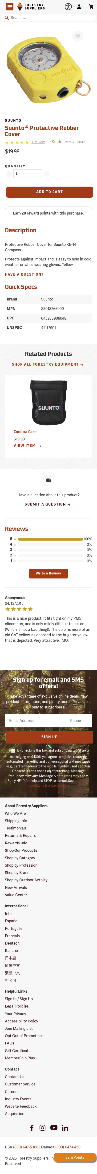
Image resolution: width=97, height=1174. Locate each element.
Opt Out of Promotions (24, 1035)
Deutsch (12, 943)
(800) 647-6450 (68, 1147)
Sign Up (49, 737)
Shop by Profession (21, 865)
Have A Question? (24, 275)
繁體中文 (12, 972)
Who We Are (15, 813)
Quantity (15, 166)
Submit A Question (45, 504)
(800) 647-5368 (25, 1147)
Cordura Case (25, 432)
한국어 (10, 980)
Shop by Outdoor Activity (26, 880)
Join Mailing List (19, 1028)
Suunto (13, 121)
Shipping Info (16, 820)
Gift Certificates (18, 1050)
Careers (12, 1091)
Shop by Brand (17, 872)
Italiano (11, 950)
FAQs (9, 1043)
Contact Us (14, 1076)
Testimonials (16, 828)
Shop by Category (20, 858)
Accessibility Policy (21, 1021)
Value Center (16, 894)
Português (14, 928)
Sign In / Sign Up (19, 998)
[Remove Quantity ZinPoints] (8, 174)
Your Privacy (15, 1013)
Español (11, 921)
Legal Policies (17, 1006)
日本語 (10, 957)
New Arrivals (16, 887)
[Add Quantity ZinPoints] (47, 174)
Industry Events (18, 1099)
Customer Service (20, 1084)
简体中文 (12, 965)
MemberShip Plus (20, 1058)
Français (12, 935)
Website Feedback (21, 1106)
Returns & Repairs (20, 835)
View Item (25, 446)
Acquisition (14, 1113)
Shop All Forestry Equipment (45, 365)
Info (8, 913)
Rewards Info (16, 843)
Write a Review (48, 573)
